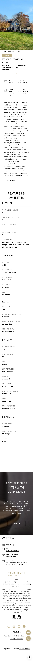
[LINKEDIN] (19, 626)
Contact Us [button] (16, 523)
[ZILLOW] (24, 626)
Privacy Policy (24, 649)
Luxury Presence (16, 639)
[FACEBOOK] (9, 626)
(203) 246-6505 (11, 556)
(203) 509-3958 (16, 586)
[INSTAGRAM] (14, 626)
